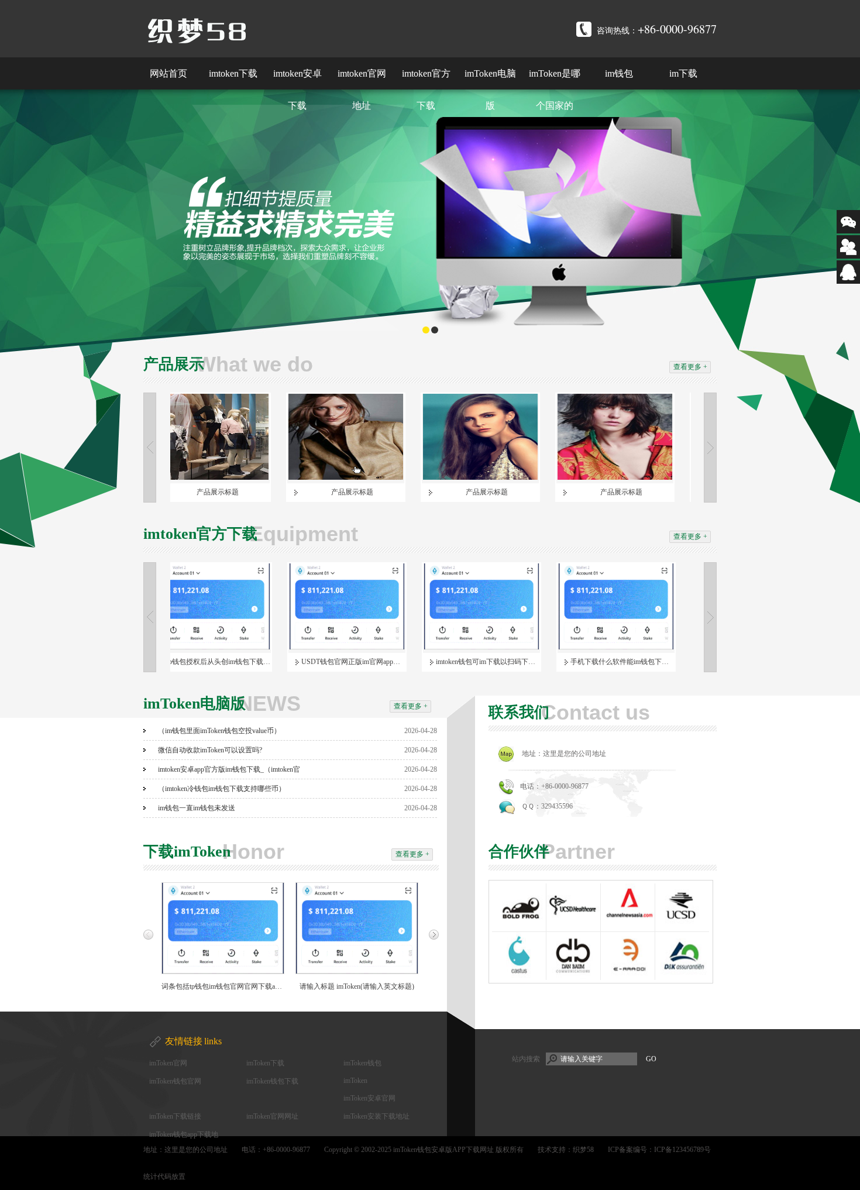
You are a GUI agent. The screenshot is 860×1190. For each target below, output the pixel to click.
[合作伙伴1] (519, 929)
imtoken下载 (233, 73)
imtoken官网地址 (362, 89)
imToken (355, 1080)
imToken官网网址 (272, 1116)
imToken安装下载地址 (376, 1116)
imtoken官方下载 (426, 89)
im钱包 (619, 73)
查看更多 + (690, 367)
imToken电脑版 (490, 89)
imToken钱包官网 (175, 1081)
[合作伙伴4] (682, 929)
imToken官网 (168, 1063)
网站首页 (168, 73)
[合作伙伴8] (682, 978)
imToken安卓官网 (369, 1098)
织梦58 (583, 1150)
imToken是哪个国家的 (554, 89)
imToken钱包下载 (272, 1081)
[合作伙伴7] (628, 978)
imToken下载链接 (175, 1116)
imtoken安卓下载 (297, 89)
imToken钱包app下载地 (183, 1134)
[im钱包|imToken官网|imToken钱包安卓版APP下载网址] (292, 31)
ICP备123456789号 (682, 1150)
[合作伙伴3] (628, 929)
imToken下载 (265, 1063)
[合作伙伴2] (573, 929)
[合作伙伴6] (573, 978)
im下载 (683, 73)
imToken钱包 (362, 1063)
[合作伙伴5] (519, 978)
